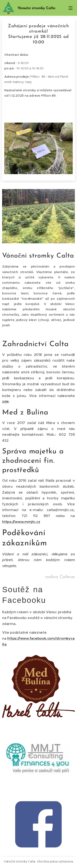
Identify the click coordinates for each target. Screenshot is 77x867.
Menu (70, 8)
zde (5, 401)
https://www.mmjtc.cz (21, 522)
